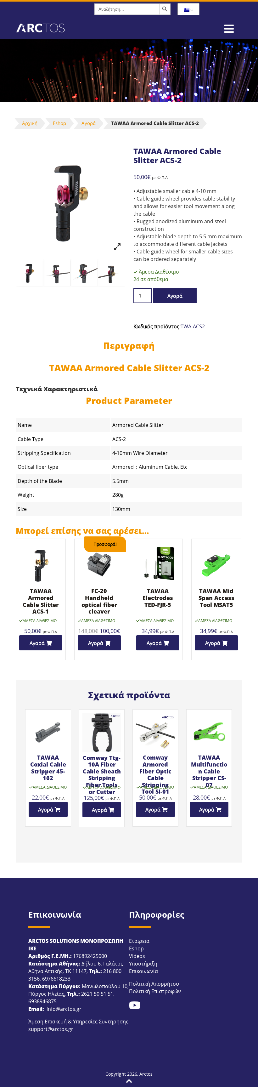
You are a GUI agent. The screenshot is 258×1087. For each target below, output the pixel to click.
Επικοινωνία (143, 971)
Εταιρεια (139, 940)
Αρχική (29, 123)
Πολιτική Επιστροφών (155, 991)
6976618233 (56, 978)
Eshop (59, 123)
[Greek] (188, 9)
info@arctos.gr (63, 1008)
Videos (137, 956)
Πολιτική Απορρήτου (154, 983)
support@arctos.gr (50, 1029)
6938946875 (42, 1001)
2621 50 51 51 (97, 993)
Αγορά (88, 123)
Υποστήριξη (143, 963)
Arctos (146, 1074)
